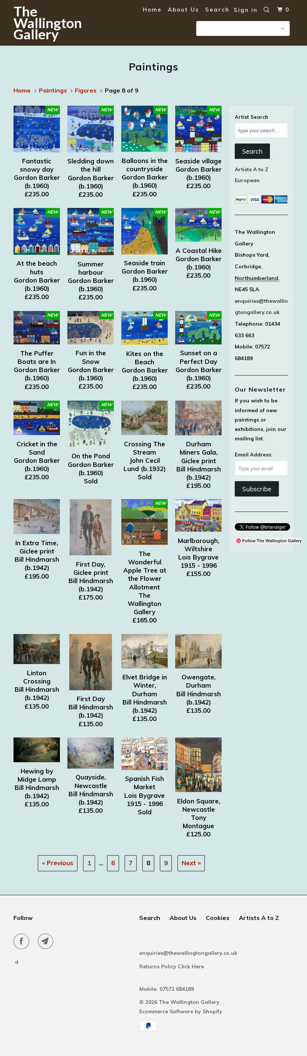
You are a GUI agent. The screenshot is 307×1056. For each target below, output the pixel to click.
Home (152, 9)
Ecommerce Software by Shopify (180, 1011)
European (247, 180)
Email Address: (253, 455)
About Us (183, 9)
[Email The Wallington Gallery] (47, 941)
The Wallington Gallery (36, 22)
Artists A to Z (251, 169)
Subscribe (256, 489)
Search (217, 9)
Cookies (218, 917)
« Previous (57, 863)
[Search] (267, 9)
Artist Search (251, 117)
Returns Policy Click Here (172, 966)
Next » (191, 863)
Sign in (246, 9)
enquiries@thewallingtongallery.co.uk (188, 953)
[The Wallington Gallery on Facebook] (22, 941)
